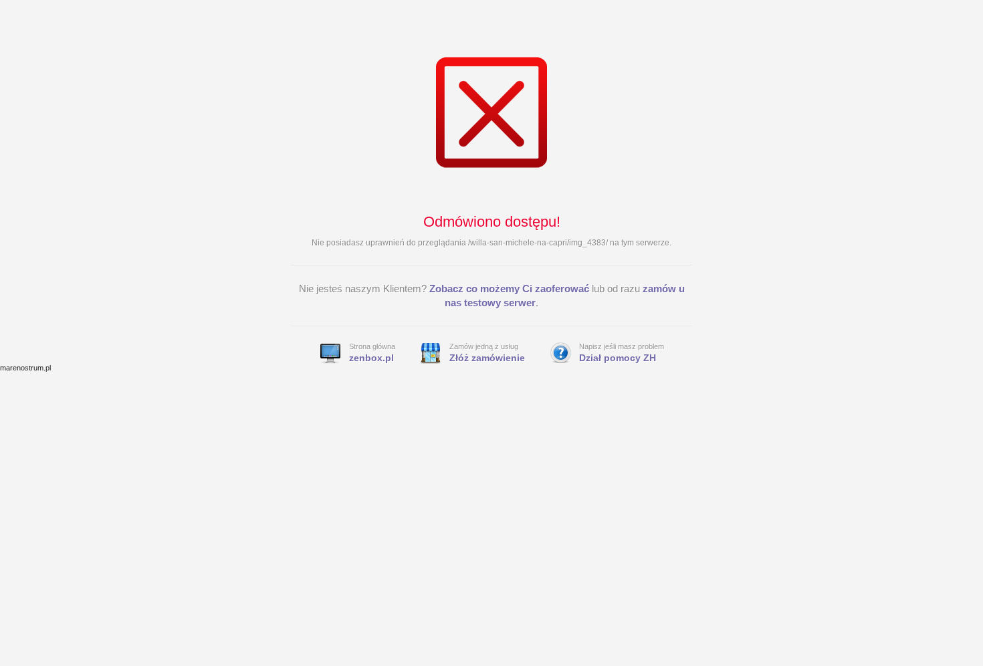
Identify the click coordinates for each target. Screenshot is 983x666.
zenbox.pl (371, 357)
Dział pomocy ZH (617, 357)
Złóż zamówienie (487, 357)
